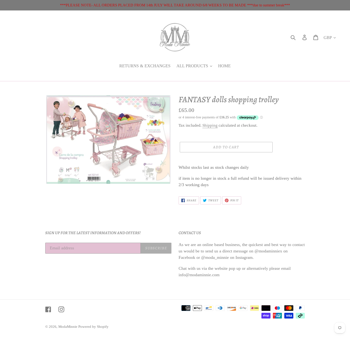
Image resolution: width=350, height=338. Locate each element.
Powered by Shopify (93, 326)
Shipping (210, 125)
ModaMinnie (68, 326)
